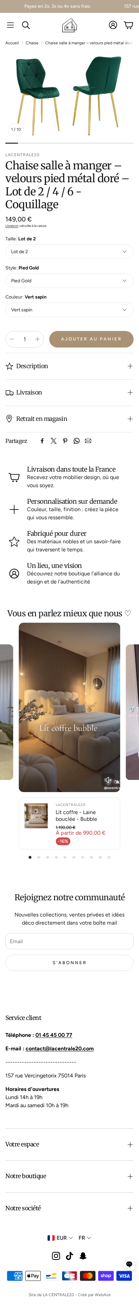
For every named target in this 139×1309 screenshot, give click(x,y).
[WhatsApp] (77, 441)
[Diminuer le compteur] (12, 339)
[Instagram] (56, 1256)
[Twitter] (54, 441)
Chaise (32, 43)
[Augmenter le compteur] (37, 339)
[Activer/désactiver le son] (108, 780)
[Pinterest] (65, 441)
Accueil (12, 43)
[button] (10, 25)
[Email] (88, 441)
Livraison (12, 225)
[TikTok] (69, 1256)
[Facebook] (42, 441)
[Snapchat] (83, 1256)
